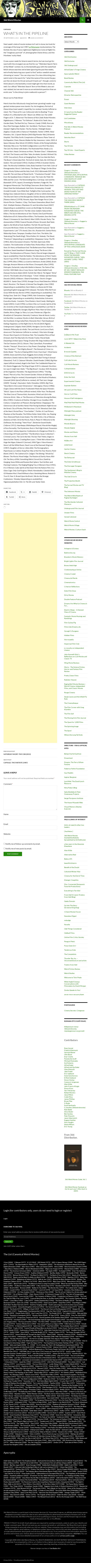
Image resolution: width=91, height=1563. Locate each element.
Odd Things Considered (73, 929)
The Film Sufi (69, 714)
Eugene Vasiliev (70, 1120)
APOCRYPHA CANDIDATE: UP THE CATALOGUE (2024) (74, 246)
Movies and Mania (71, 432)
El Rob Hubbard (70, 1078)
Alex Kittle (68, 850)
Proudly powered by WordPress (24, 1560)
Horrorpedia (69, 640)
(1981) (56, 1364)
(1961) (60, 1275)
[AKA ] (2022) (20, 1461)
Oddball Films (69, 933)
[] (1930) (44, 1283)
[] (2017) (27, 1408)
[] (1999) (39, 1273)
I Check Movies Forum (72, 912)
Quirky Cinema (69, 449)
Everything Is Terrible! (72, 891)
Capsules (7, 29)
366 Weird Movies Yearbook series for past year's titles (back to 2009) (76, 1189)
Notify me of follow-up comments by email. (22, 844)
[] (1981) (47, 1482)
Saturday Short (69, 137)
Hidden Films (69, 635)
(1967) (45, 1279)
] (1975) (81, 1480)
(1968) (62, 1262)
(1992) (21, 1275)
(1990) (75, 1267)
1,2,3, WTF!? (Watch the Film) (75, 339)
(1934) (30, 1281)
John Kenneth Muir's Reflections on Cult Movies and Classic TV (75, 656)
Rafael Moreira (69, 1093)
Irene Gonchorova (70, 1076)
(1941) (24, 1336)
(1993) (22, 1273)
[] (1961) (35, 1358)
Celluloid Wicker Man (72, 872)
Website (7, 834)
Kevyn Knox (68, 1088)
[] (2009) (72, 1311)
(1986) (14, 1332)
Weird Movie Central (72, 521)
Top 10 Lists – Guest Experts (74, 150)
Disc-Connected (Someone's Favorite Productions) (74, 885)
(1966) (34, 1269)
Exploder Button (70, 386)
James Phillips (69, 1099)
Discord (67, 295)
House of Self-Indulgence (73, 398)
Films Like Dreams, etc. (72, 627)
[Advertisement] (30, 628)
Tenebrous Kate (70, 950)
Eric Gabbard (69, 1074)
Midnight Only (69, 415)
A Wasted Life (69, 343)
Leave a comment (36, 38)
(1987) (20, 1320)
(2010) (64, 1279)
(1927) (16, 1370)
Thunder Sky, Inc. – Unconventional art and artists (75, 959)
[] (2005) (71, 1364)
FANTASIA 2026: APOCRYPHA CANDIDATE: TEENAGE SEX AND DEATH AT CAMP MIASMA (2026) (75, 178)
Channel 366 (69, 91)
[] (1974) (36, 1467)
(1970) (44, 1290)
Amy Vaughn (69, 1122)
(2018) (54, 1366)
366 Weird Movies (12, 20)
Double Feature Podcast (73, 599)
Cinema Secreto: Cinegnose (74, 1011)
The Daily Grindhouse (72, 462)
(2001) (20, 1271)
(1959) (11, 1400)
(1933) (33, 1444)
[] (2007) (40, 1442)
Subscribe (8, 1241)
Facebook (67, 301)
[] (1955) (31, 1307)
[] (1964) (42, 1360)
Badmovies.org (69, 553)
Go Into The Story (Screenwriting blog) (71, 906)
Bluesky (67, 290)
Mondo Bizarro (69, 424)
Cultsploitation (69, 369)
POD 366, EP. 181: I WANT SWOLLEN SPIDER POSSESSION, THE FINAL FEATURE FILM (75, 271)
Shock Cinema (69, 453)
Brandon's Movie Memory (73, 557)
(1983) (26, 1324)
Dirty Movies (69, 595)
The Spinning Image (71, 726)
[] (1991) (71, 1423)
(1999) (39, 1326)
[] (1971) (55, 1434)
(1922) (49, 1379)
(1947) (43, 1469)
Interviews (68, 108)
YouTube (67, 314)
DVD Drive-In (69, 373)
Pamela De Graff (70, 1059)
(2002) (45, 1264)
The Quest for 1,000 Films (73, 722)
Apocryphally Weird (71, 74)
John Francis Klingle (71, 1086)
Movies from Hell (70, 436)
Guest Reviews (69, 103)
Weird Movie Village (71, 525)
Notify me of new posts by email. (18, 848)
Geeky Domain (69, 901)
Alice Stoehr (68, 1112)
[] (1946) (29, 1277)
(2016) (75, 1332)
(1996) (68, 1296)
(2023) (32, 1484)
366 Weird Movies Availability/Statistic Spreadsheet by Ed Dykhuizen (75, 838)
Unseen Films (69, 513)
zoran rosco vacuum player (74, 994)
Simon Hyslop (69, 1080)
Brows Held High (70, 565)
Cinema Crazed (69, 574)
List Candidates (69, 118)
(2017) (54, 1372)
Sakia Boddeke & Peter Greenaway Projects (72, 793)
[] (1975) (39, 1275)
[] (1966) (44, 1300)
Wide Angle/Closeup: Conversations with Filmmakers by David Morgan (75, 984)
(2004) (8, 1262)
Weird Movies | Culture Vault (75, 530)
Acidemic (67, 347)
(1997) (56, 1288)
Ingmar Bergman (70, 777)
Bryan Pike (68, 1101)
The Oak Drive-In (70, 477)
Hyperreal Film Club (71, 644)
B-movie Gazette (70, 352)
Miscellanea (68, 123)
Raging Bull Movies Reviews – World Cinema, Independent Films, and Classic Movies (75, 686)
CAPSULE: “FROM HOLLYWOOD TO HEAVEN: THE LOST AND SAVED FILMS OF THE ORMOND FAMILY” (74, 189)
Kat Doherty (68, 1063)
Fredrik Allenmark (71, 1050)
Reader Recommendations (74, 133)
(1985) (28, 1267)
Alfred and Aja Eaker (71, 1067)
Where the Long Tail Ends (73, 735)
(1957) (61, 1406)
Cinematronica (69, 582)
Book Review (69, 78)
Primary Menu (88, 20)
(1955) (56, 1377)
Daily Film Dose (70, 591)
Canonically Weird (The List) (74, 82)
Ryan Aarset (68, 1048)
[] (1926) (18, 1383)
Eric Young (68, 1127)
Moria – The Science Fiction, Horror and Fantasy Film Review (74, 669)
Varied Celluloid (70, 517)
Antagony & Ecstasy (71, 548)
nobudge (67, 920)
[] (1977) (52, 1341)
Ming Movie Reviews (71, 663)
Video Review (69, 154)
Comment (8, 784)
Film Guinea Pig (70, 623)
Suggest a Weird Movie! (74, 229)
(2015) (20, 1315)
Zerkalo (75, 1480)
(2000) (27, 1366)
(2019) (38, 1478)
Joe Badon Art (55, 1548)
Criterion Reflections (72, 587)
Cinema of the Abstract (72, 356)
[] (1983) (24, 1286)
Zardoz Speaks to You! (72, 990)
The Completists (70, 954)
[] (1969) (40, 1328)
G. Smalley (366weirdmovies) (74, 1107)
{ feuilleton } (68, 831)
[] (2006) (57, 1345)
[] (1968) (66, 1305)
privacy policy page (67, 1536)
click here (76, 1534)
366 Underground (70, 65)
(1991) (73, 1277)
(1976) (54, 1269)
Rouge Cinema (69, 692)
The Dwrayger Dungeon (73, 466)
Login (6, 1219)
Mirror (70, 1480)
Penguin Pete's (69, 941)
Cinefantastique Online (72, 570)
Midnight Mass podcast (72, 411)
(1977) (20, 1262)
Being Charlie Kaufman (72, 754)
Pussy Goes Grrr (70, 946)
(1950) (81, 1381)
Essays (66, 99)
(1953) (11, 1330)
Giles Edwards (69, 1069)
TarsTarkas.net (69, 458)
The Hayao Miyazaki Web (73, 803)
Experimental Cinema (72, 381)
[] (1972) (55, 1408)
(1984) (45, 1296)
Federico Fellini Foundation (74, 769)
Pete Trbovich (69, 1116)
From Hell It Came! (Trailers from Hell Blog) (74, 896)
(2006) (72, 1283)
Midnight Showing (71, 419)
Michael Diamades (71, 1061)
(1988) (58, 1267)
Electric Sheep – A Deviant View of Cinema (74, 611)
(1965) (17, 1387)
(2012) (74, 1281)
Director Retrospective (72, 95)
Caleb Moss (68, 1097)
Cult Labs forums (70, 360)
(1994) (66, 1334)
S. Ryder (67, 1103)
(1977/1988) (53, 1484)
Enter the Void (69, 377)
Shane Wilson (69, 1124)
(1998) (23, 1303)
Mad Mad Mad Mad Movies (74, 402)
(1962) (29, 1290)
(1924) (11, 1362)
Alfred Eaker (68, 1065)
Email (6, 824)
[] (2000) (56, 1362)
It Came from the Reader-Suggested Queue (73, 113)
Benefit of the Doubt (71, 867)
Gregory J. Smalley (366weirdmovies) (71, 171)
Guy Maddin (68, 773)
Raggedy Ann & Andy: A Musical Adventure (58, 1486)
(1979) (32, 1385)
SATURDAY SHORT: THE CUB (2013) (17, 752)
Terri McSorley (69, 1091)
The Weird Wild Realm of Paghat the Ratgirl (73, 497)
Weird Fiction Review (72, 969)
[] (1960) (49, 1339)
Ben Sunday (68, 1114)
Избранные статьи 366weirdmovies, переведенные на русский (74, 1029)
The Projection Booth (72, 481)
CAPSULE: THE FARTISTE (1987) (16, 761)
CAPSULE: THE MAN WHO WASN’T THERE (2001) (74, 200)
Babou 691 (68, 859)
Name (6, 814)
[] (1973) (41, 1351)
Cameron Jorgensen (71, 1082)
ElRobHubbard (69, 206)
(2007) (17, 1375)
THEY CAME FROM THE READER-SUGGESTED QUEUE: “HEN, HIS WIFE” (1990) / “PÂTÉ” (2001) (74, 257)
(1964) (53, 1311)
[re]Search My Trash (71, 335)
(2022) (19, 1476)
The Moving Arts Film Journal (75, 718)
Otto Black (68, 1055)
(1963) (31, 1262)
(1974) (49, 1385)
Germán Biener (69, 1052)
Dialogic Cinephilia (71, 880)
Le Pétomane (34, 47)
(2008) (25, 1288)
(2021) (61, 1480)
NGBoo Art (68, 441)
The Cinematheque (71, 703)
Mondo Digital (69, 428)
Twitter (67, 307)
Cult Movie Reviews (71, 364)
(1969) (56, 1277)
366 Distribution (70, 57)
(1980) (71, 1269)
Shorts (66, 142)
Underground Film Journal (74, 508)
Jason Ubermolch (70, 1118)
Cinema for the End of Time (74, 876)
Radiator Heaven (70, 680)
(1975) (45, 1281)
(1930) (63, 1356)
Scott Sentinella (70, 1105)
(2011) (77, 1353)
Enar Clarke (68, 1057)
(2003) (47, 1298)
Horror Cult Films (70, 394)
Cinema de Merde (70, 578)
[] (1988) (14, 1269)
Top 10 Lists (68, 146)
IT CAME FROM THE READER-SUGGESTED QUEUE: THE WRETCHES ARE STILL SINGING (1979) (74, 210)
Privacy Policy (8, 1560)
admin (24, 38)
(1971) (43, 1262)
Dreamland (68, 758)
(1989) (69, 1313)
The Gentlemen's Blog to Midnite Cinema (73, 471)
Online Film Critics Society (74, 937)
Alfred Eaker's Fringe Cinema (75, 70)
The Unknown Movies (72, 491)
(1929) (25, 1292)
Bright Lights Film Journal (73, 561)
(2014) (52, 1307)
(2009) (44, 1267)
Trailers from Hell (70, 965)
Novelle (67, 925)
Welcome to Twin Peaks (73, 977)
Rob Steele (68, 1110)
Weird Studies (69, 973)
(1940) (55, 1322)
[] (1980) (52, 1465)
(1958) (9, 1434)
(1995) (65, 1303)
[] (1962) (46, 1320)
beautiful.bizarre (70, 863)
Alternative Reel (70, 855)
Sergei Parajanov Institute (73, 798)
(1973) (27, 1279)
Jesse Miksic (68, 1095)
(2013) (64, 1300)
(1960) (61, 1419)
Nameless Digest (70, 916)
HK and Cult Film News (73, 390)
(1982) (25, 1362)
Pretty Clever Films (71, 676)
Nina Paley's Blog (70, 788)
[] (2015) (60, 1461)
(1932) (18, 1328)
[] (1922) (30, 1334)
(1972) (20, 1283)
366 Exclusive (69, 61)
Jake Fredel (68, 1071)
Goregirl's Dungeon (71, 631)
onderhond (68, 445)
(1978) (58, 1343)
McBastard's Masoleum (72, 407)
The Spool (67, 731)
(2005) (71, 1328)
